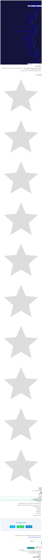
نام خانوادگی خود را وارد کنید (36, 551)
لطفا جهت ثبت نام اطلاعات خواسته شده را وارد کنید (32, 550)
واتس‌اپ (19, 526)
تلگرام (28, 526)
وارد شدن (40, 488)
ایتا (11, 526)
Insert (31, 541)
